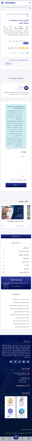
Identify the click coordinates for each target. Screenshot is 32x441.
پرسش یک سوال (16, 236)
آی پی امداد (10, 433)
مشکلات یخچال (14, 53)
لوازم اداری (26, 269)
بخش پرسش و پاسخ (22, 7)
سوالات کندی (22, 53)
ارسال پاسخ (8, 63)
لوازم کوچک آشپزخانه (24, 255)
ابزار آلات (27, 265)
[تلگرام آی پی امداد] (24, 361)
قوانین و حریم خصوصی (26, 429)
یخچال (26, 43)
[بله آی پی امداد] (28, 361)
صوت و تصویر (25, 262)
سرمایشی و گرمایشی (24, 251)
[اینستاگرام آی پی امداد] (15, 361)
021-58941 (23, 378)
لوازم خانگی (26, 248)
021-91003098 (22, 380)
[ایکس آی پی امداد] (19, 361)
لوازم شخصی (26, 258)
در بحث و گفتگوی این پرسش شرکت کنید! (18, 60)
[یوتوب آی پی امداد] (11, 361)
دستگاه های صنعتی (24, 272)
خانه (30, 7)
